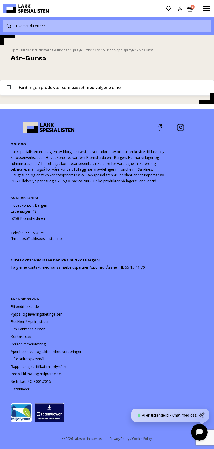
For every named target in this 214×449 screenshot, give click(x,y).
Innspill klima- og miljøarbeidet (36, 373)
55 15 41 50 (35, 232)
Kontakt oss (21, 336)
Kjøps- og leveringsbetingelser (36, 314)
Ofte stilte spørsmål (27, 358)
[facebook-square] (166, 127)
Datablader (20, 388)
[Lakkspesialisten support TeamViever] (49, 412)
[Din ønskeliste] (168, 8)
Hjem (15, 50)
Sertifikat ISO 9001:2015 (31, 381)
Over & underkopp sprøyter (115, 50)
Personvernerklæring (28, 343)
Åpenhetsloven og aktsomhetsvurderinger (46, 351)
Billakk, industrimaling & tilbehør (45, 50)
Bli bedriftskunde (25, 306)
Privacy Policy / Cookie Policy (131, 438)
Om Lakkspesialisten (28, 329)
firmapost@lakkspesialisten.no (36, 238)
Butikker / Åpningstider (30, 321)
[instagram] (184, 127)
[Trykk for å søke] (8, 26)
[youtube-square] (197, 127)
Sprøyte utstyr (82, 50)
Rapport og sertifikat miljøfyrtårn (38, 366)
